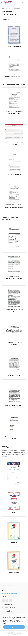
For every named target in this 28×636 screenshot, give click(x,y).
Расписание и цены (7, 585)
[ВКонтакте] (3, 600)
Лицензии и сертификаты (9, 593)
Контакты (4, 596)
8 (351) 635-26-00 (8, 604)
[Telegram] (7, 600)
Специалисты (6, 588)
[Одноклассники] (10, 600)
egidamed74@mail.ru (9, 607)
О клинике (5, 590)
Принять (14, 627)
